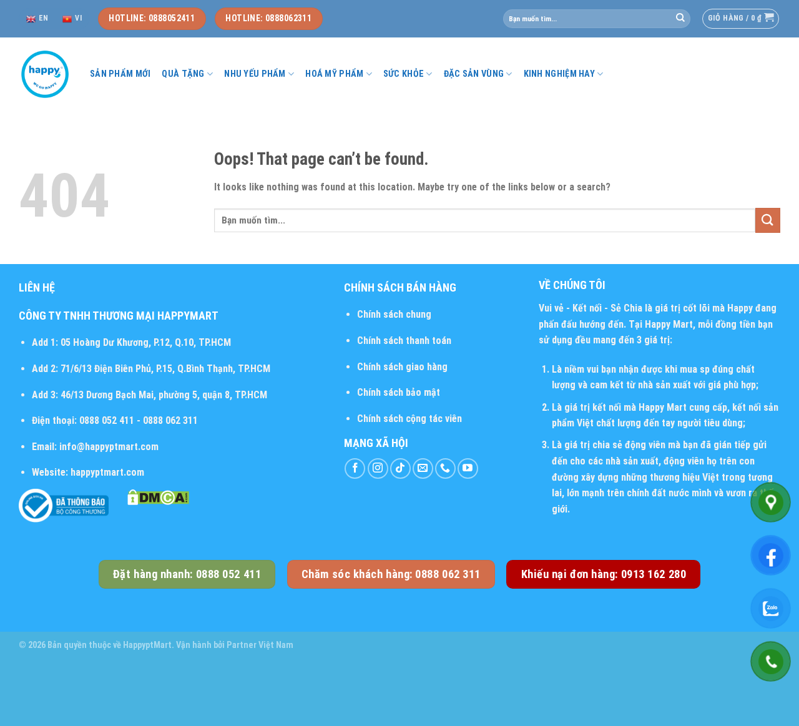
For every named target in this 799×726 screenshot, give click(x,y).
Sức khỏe (403, 74)
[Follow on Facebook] (355, 468)
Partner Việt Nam (260, 645)
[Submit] (680, 18)
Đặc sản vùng (474, 74)
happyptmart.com (107, 472)
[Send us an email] (423, 468)
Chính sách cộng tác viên (409, 418)
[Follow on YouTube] (468, 468)
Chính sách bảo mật (398, 392)
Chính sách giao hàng (402, 367)
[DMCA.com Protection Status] (158, 497)
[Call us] (445, 468)
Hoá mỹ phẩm (334, 74)
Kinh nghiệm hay (559, 74)
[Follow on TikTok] (400, 468)
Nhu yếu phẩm (254, 74)
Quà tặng (183, 74)
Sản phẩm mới (120, 74)
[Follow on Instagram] (378, 468)
